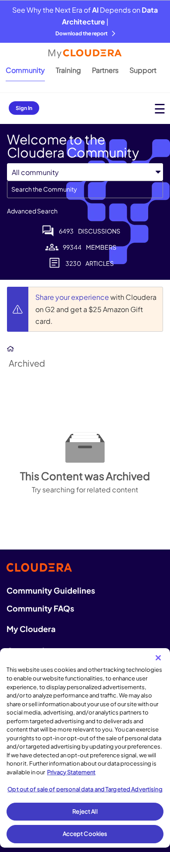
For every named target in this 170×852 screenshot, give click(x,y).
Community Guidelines (51, 590)
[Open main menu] (160, 108)
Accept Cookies (85, 833)
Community (25, 70)
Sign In (24, 108)
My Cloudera (31, 629)
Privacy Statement (71, 772)
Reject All (84, 811)
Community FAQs (40, 608)
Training (68, 70)
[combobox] (85, 189)
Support (142, 70)
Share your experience (72, 297)
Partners (105, 70)
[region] (85, 748)
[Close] (158, 657)
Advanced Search (32, 211)
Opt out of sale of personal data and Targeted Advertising (84, 789)
